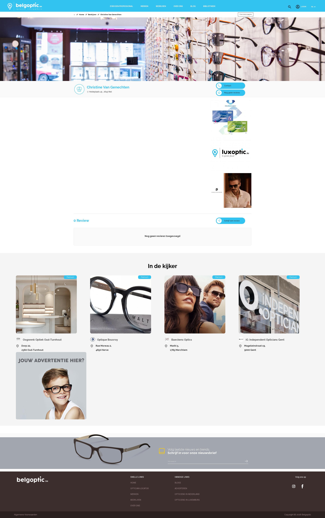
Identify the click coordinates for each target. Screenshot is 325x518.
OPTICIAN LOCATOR (139, 488)
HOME (133, 483)
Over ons (178, 6)
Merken (144, 6)
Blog (193, 6)
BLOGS (178, 483)
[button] (290, 7)
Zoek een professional (121, 6)
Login (303, 7)
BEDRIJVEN (135, 500)
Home (81, 15)
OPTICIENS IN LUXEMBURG (187, 500)
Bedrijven (161, 6)
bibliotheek (209, 6)
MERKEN (134, 494)
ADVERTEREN (181, 488)
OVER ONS (135, 505)
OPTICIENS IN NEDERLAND (187, 494)
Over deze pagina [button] (246, 14)
